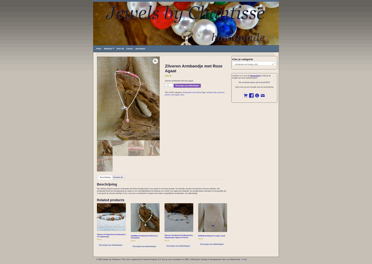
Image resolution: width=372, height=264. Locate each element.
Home (98, 49)
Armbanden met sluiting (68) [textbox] (253, 64)
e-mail (244, 259)
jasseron (221, 92)
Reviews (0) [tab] (118, 177)
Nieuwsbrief (255, 76)
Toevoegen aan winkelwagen (187, 86)
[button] (155, 61)
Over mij (120, 49)
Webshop (108, 49)
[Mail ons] (262, 94)
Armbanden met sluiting (192, 92)
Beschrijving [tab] (105, 177)
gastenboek (140, 49)
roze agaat (175, 95)
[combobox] (254, 63)
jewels (167, 95)
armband (209, 92)
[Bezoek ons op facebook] (251, 94)
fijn (215, 92)
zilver (182, 95)
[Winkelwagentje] (245, 94)
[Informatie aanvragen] (257, 94)
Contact (129, 49)
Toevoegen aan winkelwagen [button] (110, 245)
